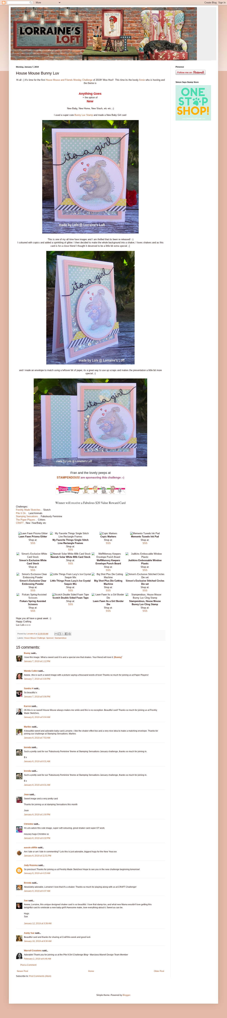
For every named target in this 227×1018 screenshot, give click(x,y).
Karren (27, 706)
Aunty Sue (29, 933)
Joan (26, 794)
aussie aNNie (30, 847)
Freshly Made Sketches (28, 509)
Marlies (27, 727)
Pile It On (21, 513)
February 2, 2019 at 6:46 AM (37, 959)
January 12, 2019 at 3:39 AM (37, 923)
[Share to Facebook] (66, 634)
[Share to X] (63, 634)
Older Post (159, 971)
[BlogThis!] (59, 634)
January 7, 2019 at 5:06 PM (37, 696)
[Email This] (56, 634)
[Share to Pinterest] (69, 634)
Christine (28, 824)
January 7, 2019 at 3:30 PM (37, 679)
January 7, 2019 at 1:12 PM (37, 661)
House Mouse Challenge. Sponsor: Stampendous (45, 638)
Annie (142, 80)
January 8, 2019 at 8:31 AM (37, 761)
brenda (27, 747)
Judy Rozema (31, 865)
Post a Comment (28, 965)
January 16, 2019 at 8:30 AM (37, 941)
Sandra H (28, 688)
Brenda (27, 883)
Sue (26, 900)
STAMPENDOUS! (68, 477)
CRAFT (20, 523)
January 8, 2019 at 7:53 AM (37, 738)
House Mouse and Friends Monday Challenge (69, 80)
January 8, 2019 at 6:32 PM (37, 838)
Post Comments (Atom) (40, 976)
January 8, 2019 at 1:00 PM (37, 814)
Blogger (126, 995)
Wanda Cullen (31, 671)
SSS (33, 543)
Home (91, 971)
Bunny (27, 653)
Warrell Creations (33, 950)
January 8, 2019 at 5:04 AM (37, 717)
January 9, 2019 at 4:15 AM (37, 873)
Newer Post (22, 971)
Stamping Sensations (27, 516)
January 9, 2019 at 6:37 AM (37, 891)
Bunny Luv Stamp (84, 115)
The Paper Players (26, 519)
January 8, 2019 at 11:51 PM (37, 855)
